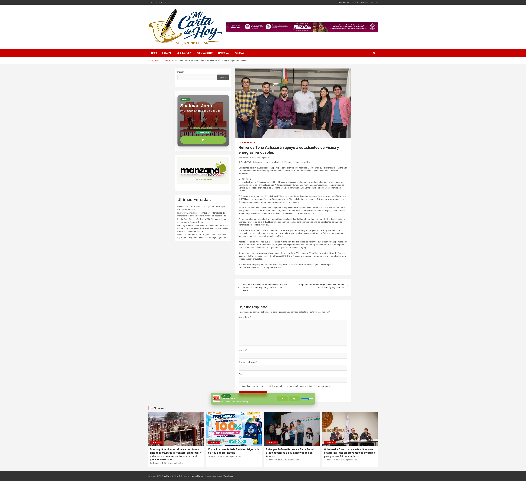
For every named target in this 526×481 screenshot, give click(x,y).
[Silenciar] (294, 398)
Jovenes (364, 2)
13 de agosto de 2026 (333, 460)
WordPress (228, 476)
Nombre (243, 350)
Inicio (154, 53)
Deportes (374, 2)
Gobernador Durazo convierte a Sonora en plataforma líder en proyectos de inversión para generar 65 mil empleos (349, 453)
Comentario (245, 317)
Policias (239, 53)
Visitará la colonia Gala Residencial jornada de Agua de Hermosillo (233, 451)
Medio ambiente (247, 142)
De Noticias (157, 408)
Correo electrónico (248, 362)
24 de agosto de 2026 (159, 463)
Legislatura (184, 53)
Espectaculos (343, 2)
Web (241, 374)
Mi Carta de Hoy (171, 476)
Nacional (223, 53)
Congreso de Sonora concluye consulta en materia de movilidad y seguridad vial (321, 286)
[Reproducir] (203, 140)
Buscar (180, 72)
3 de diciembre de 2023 (249, 158)
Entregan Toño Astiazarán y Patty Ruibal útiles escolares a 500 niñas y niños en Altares (290, 453)
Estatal (166, 53)
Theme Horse (196, 476)
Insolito (355, 2)
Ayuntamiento (205, 53)
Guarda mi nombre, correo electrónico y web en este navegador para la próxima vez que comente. (286, 386)
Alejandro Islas (266, 158)
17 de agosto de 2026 (275, 460)
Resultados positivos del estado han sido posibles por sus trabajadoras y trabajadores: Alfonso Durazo (264, 287)
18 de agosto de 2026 (217, 456)
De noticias (156, 443)
